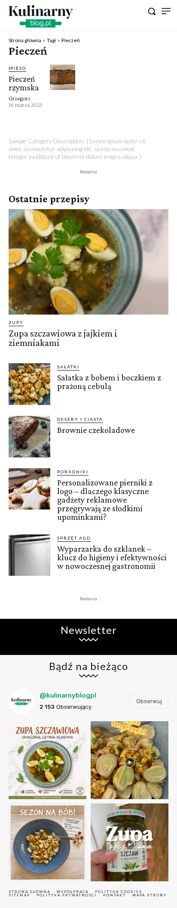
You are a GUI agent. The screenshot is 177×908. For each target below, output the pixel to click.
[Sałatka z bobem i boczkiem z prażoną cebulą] (29, 384)
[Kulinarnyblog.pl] (41, 16)
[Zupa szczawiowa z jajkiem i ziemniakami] (88, 262)
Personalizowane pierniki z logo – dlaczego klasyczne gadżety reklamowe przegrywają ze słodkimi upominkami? (105, 500)
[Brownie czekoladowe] (29, 436)
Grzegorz (20, 98)
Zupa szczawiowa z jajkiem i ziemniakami (63, 338)
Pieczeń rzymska (24, 83)
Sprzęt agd (74, 537)
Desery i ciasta (80, 419)
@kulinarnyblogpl (68, 695)
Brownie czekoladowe (96, 430)
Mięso (17, 68)
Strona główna (25, 40)
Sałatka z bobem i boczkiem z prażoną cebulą (109, 382)
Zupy (16, 322)
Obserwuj (149, 701)
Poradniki (72, 471)
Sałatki (68, 366)
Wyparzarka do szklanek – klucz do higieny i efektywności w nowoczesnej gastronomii (112, 557)
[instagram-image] (47, 760)
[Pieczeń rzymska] (62, 77)
